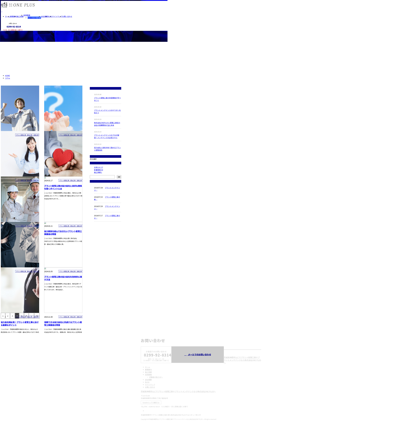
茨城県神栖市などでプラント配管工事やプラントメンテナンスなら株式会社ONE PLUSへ (242, 360)
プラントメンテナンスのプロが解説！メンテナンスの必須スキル (106, 136)
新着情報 (98, 170)
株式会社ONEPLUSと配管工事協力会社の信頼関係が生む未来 (107, 123)
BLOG (50, 16)
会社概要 (44, 16)
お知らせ (98, 167)
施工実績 (20, 16)
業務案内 (13, 16)
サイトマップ (57, 16)
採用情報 (26, 15)
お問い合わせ (67, 16)
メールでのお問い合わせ (199, 354)
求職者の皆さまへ (34, 17)
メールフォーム (8, 32)
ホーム (7, 16)
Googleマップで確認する (151, 402)
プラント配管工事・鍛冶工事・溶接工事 (27, 135)
